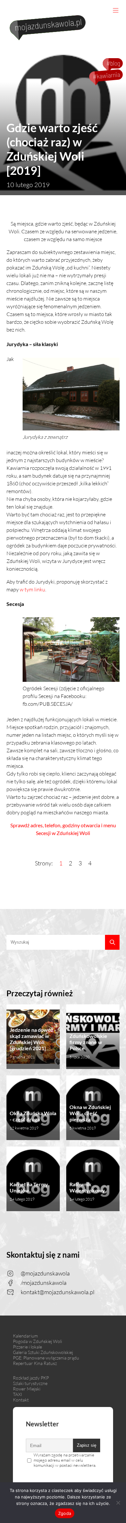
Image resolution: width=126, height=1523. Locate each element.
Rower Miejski (26, 1388)
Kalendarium (25, 1335)
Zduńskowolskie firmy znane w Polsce (88, 1046)
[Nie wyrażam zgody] (118, 1502)
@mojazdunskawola (45, 1273)
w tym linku (32, 589)
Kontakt (21, 1399)
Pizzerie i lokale (27, 1346)
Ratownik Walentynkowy (87, 1191)
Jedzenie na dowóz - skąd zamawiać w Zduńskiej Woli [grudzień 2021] (33, 1043)
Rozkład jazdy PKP (31, 1377)
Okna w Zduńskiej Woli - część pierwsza (90, 1117)
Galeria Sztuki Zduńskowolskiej (43, 1352)
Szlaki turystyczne (30, 1383)
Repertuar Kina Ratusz (35, 1363)
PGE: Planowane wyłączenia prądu (46, 1357)
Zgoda (64, 1513)
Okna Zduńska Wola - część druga (33, 1120)
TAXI (17, 1394)
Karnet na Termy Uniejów (29, 1191)
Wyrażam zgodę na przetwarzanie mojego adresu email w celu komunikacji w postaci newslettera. (65, 1460)
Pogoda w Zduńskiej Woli (37, 1341)
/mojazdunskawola (44, 1282)
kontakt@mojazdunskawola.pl (57, 1292)
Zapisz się (86, 1445)
